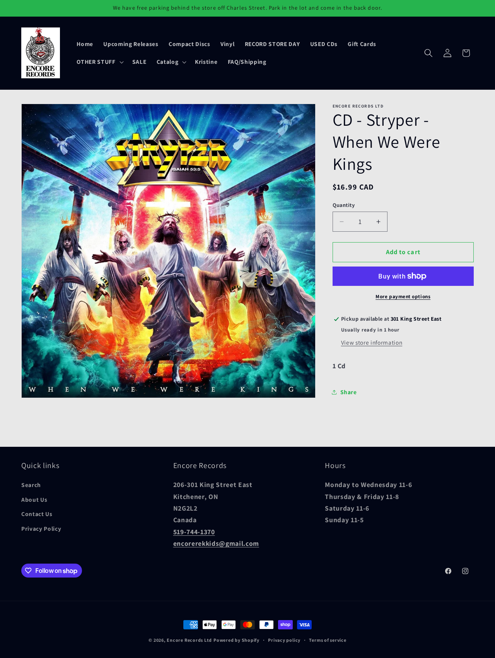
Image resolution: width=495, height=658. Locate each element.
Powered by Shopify (236, 640)
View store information (372, 342)
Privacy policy (284, 640)
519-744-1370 (194, 531)
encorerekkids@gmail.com (216, 543)
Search (31, 485)
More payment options (403, 296)
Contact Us (37, 514)
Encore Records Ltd (189, 640)
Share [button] (348, 392)
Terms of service (327, 640)
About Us (34, 499)
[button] (99, 62)
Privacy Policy (41, 528)
